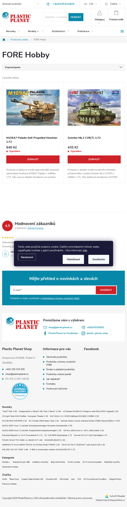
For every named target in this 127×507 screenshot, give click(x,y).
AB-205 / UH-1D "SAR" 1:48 (15, 449)
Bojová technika (58, 462)
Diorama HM (51, 479)
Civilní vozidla (74, 462)
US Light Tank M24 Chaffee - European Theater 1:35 (25, 416)
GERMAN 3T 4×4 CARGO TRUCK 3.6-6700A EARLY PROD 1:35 (31, 444)
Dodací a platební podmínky (60, 369)
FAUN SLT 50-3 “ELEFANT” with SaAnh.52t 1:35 (83, 444)
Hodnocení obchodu (56, 388)
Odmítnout (73, 259)
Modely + (6, 462)
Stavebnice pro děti (21, 462)
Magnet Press (115, 479)
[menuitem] (13, 31)
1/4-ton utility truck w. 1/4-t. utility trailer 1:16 (83, 430)
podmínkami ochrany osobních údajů (60, 298)
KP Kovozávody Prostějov (95, 479)
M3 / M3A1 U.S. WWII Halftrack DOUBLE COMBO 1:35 (74, 416)
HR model (64, 479)
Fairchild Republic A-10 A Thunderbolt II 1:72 (22, 435)
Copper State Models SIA (32, 479)
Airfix (4, 479)
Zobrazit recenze (35, 228)
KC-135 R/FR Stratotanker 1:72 (58, 435)
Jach (73, 479)
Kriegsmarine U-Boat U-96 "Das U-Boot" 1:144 (40, 411)
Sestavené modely (10, 466)
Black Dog (14, 479)
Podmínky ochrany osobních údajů (61, 363)
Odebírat (106, 290)
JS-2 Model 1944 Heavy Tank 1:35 (44, 420)
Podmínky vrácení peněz (58, 374)
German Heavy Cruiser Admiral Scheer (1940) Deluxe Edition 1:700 (90, 420)
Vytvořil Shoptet (117, 496)
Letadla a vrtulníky (40, 462)
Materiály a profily (112, 462)
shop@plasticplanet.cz (60, 327)
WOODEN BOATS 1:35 (54, 440)
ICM (79, 479)
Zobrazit (33, 159)
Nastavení (27, 257)
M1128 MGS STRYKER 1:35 (14, 420)
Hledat (76, 17)
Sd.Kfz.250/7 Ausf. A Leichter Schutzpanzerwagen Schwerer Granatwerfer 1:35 (37, 425)
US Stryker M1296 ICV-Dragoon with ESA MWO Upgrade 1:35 (90, 411)
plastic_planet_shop (97, 333)
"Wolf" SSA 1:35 (9, 411)
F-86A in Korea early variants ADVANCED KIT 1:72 (52, 449)
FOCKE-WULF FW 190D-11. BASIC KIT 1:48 (22, 440)
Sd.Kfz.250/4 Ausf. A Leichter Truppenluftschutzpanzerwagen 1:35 (31, 430)
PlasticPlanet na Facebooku (63, 333)
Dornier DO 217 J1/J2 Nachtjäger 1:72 (90, 435)
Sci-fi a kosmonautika (92, 462)
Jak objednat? (53, 379)
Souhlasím (98, 259)
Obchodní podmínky (11, 3)
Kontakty (51, 383)
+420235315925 (95, 327)
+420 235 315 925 (15, 369)
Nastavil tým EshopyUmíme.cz (110, 500)
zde (85, 250)
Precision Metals (9, 484)
